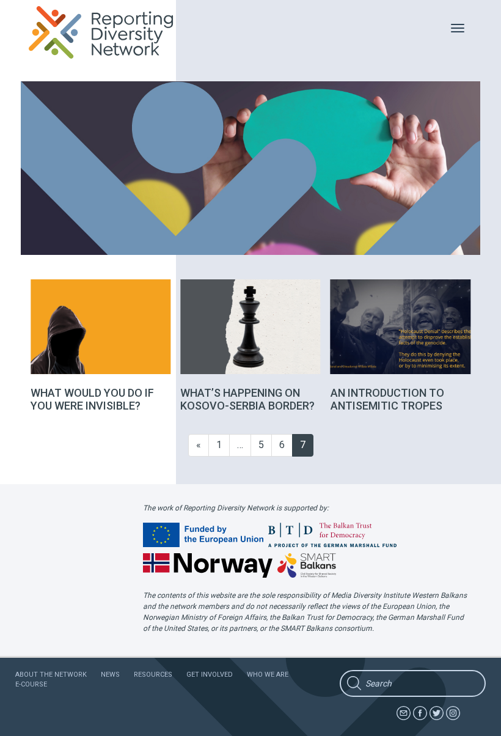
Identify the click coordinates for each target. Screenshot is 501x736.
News (110, 675)
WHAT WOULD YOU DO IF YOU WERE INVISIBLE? (92, 399)
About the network (51, 675)
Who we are (267, 675)
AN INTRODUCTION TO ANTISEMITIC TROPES (387, 399)
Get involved (209, 675)
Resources (153, 675)
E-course (31, 684)
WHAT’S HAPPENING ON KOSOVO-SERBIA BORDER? (247, 399)
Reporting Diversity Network (107, 32)
